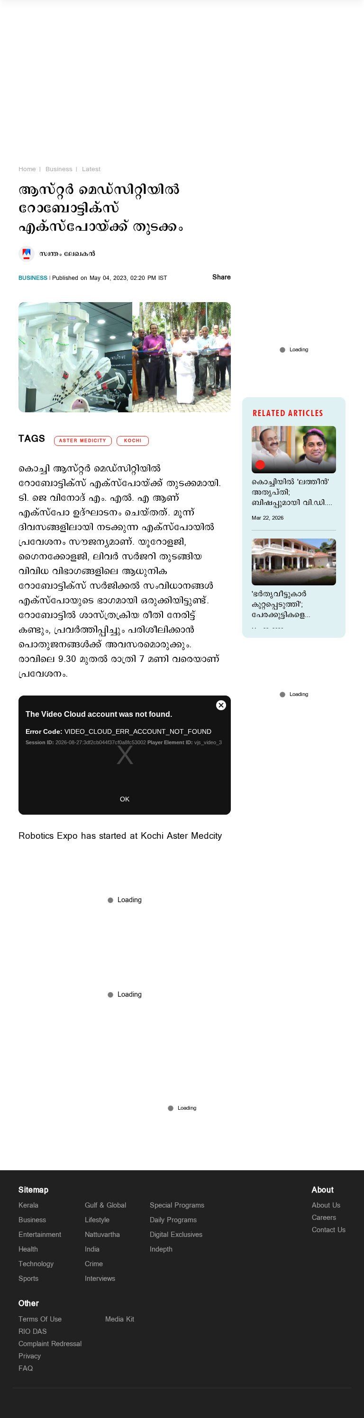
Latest (91, 169)
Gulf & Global (105, 1205)
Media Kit (119, 1319)
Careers (324, 1218)
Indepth (161, 1249)
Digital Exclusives (176, 1235)
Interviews (100, 1279)
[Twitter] (160, 1403)
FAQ (25, 1369)
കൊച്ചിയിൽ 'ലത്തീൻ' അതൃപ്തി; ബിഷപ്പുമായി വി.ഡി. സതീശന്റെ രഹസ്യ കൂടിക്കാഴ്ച (290, 492)
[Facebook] (204, 1403)
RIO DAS (32, 1332)
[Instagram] (182, 1403)
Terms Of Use (40, 1319)
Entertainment (39, 1235)
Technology (36, 1264)
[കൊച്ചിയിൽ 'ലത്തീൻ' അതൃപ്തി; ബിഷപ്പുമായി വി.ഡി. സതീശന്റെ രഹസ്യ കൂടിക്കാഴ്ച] (294, 449)
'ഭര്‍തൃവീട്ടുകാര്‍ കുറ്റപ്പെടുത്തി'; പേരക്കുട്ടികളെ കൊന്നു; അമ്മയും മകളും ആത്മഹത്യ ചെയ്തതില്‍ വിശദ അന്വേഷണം (286, 604)
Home (27, 169)
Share (221, 278)
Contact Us (329, 1230)
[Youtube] (226, 1403)
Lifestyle (97, 1220)
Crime (94, 1264)
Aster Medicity (83, 441)
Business (59, 169)
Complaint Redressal (50, 1344)
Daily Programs (173, 1220)
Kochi (133, 441)
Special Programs (177, 1205)
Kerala (28, 1205)
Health (28, 1249)
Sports (28, 1279)
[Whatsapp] (137, 1403)
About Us (326, 1205)
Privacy (29, 1356)
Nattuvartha (102, 1235)
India (92, 1249)
